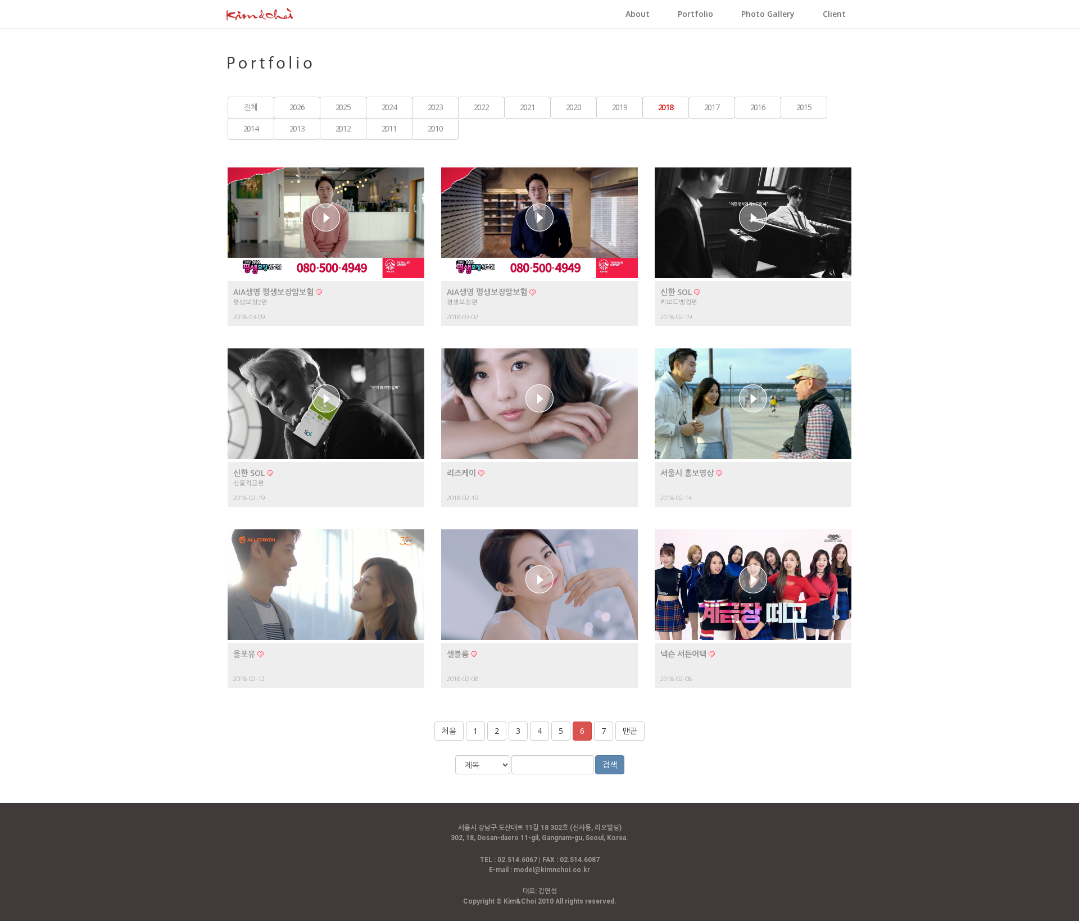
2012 (343, 128)
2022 (481, 107)
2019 (619, 107)
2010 (435, 128)
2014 (250, 128)
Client (834, 13)
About (637, 13)
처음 (449, 730)
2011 (389, 128)
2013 (296, 128)
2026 (296, 107)
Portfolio (695, 13)
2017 (711, 107)
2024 (389, 107)
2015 (803, 107)
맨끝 (630, 730)
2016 (757, 107)
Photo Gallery (768, 13)
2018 (665, 107)
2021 (527, 107)
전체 (250, 107)
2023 (435, 107)
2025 (343, 107)
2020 (573, 107)
